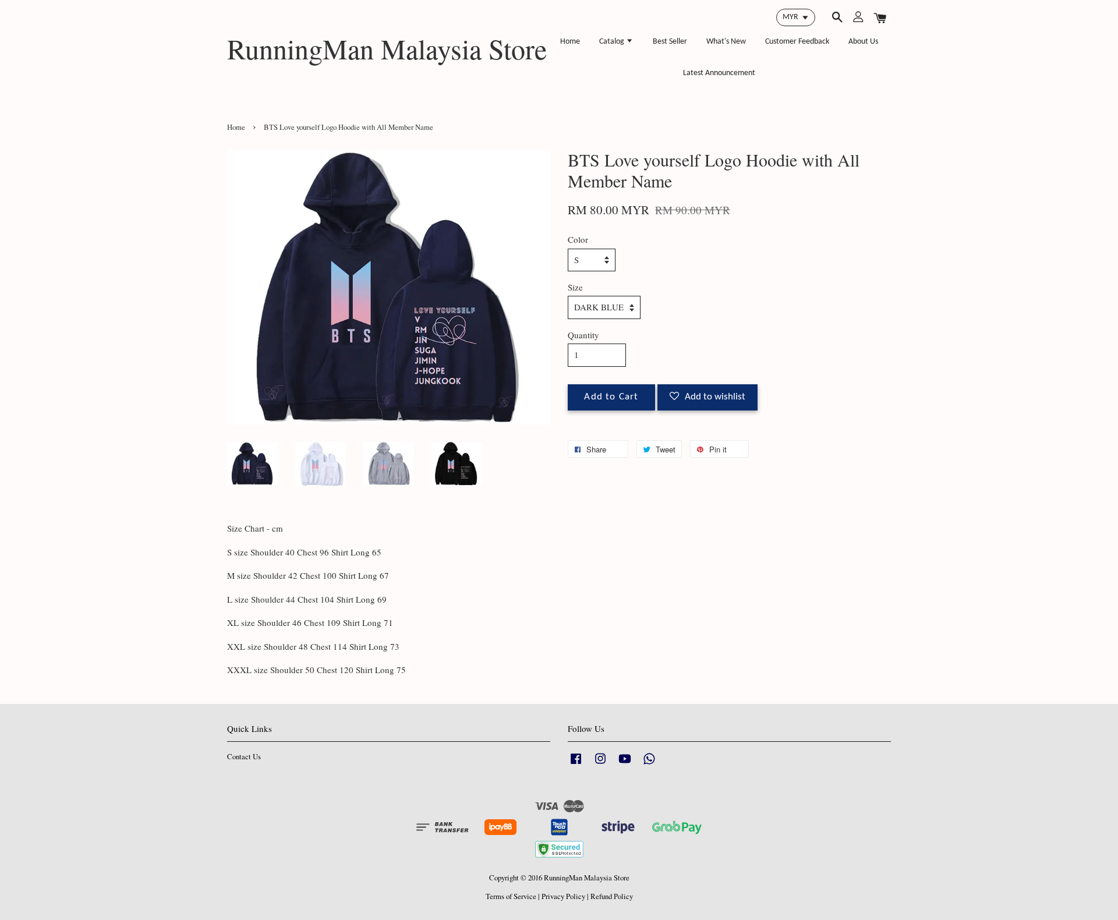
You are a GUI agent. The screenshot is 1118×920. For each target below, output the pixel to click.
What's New (726, 41)
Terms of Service (511, 896)
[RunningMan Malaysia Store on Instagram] (600, 764)
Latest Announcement (719, 73)
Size (575, 287)
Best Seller (670, 41)
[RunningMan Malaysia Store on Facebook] (576, 764)
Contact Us (244, 757)
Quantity (583, 335)
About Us (863, 41)
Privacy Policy (563, 896)
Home (570, 41)
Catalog (612, 41)
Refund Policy (611, 896)
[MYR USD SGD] (795, 17)
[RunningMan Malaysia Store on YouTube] (625, 764)
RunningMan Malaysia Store (387, 49)
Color (578, 239)
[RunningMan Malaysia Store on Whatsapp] (649, 764)
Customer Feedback (797, 41)
